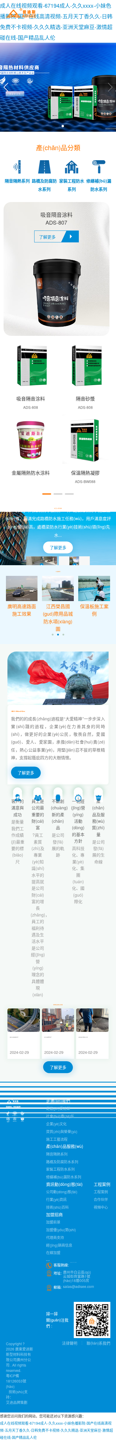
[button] (5, 87)
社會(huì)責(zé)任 (60, 1116)
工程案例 (101, 1191)
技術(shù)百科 (57, 1207)
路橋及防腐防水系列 (62, 1161)
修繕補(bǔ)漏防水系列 (63, 1176)
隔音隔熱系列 (57, 1153)
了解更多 (58, 548)
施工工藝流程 (57, 1139)
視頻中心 (101, 1207)
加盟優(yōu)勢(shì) (61, 1229)
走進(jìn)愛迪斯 (58, 1108)
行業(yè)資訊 (56, 1199)
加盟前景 (53, 1221)
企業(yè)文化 (56, 1123)
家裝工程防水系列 (60, 1169)
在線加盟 (53, 1252)
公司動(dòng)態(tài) (61, 1191)
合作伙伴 (101, 1199)
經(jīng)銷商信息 (59, 1245)
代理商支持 (55, 1237)
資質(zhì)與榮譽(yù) (61, 1131)
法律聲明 (69, 1343)
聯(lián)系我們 (98, 1343)
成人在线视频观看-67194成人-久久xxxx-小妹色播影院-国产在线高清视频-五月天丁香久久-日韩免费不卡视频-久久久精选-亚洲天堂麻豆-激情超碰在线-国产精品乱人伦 (56, 1430)
